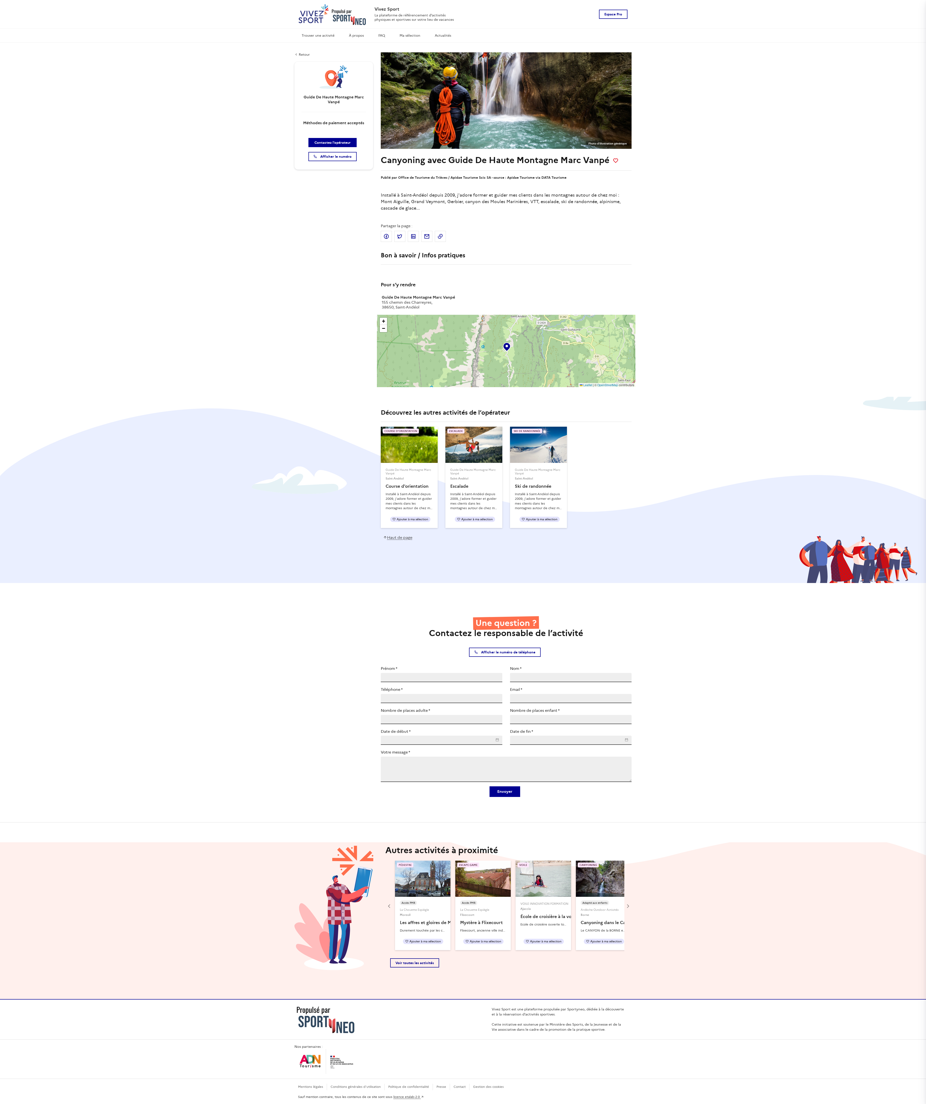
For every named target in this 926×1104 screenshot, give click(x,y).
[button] (506, 346)
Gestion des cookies (488, 1087)
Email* (516, 689)
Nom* (516, 668)
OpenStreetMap (607, 385)
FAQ (381, 35)
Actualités (443, 35)
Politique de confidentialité (408, 1087)
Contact (460, 1087)
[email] (426, 236)
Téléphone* (392, 689)
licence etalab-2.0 (407, 1097)
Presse (441, 1087)
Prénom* (389, 668)
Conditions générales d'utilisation (356, 1087)
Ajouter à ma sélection (412, 519)
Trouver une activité (318, 35)
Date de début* (396, 731)
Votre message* (395, 752)
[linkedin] (413, 236)
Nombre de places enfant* (535, 710)
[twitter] (399, 236)
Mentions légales (310, 1087)
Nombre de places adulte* (405, 710)
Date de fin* (521, 731)
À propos (356, 35)
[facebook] (386, 236)
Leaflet (587, 385)
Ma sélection (410, 35)
